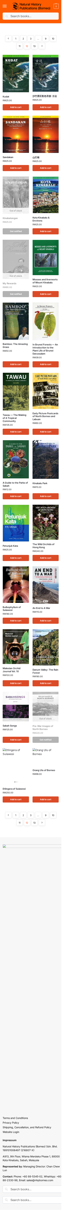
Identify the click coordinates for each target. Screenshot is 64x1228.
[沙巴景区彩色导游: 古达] (46, 73)
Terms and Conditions (15, 1117)
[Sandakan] (16, 134)
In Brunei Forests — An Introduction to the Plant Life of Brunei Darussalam (45, 349)
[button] (56, 6)
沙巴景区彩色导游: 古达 (45, 96)
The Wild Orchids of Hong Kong (43, 546)
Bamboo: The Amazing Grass (15, 345)
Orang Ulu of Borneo (44, 770)
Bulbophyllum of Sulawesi (12, 609)
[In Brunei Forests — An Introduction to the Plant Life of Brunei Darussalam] (46, 321)
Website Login (11, 1131)
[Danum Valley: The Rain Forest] (46, 647)
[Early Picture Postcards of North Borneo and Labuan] (46, 391)
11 (19, 46)
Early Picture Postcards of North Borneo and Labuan (45, 416)
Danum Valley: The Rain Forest (45, 671)
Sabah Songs (10, 725)
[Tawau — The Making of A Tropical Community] (16, 392)
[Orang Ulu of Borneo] (46, 757)
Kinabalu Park (40, 483)
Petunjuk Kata (10, 545)
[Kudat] (16, 73)
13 (34, 46)
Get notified (16, 231)
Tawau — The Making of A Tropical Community (14, 418)
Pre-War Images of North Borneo (43, 727)
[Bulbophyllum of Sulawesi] (16, 584)
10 (53, 38)
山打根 (36, 157)
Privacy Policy (11, 1122)
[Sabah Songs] (16, 706)
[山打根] (46, 134)
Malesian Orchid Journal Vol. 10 (11, 670)
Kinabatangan (10, 218)
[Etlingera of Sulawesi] (16, 766)
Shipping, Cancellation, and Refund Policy (27, 1127)
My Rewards (9, 283)
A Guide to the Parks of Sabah (15, 484)
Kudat (6, 96)
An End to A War (41, 608)
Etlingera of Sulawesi (14, 788)
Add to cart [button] (15, 107)
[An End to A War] (46, 585)
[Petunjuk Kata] (16, 523)
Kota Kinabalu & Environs (41, 219)
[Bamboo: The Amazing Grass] (16, 321)
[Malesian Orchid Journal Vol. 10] (16, 646)
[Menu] (8, 6)
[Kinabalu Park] (46, 459)
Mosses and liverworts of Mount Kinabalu (45, 281)
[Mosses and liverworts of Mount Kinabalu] (46, 257)
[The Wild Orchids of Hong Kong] (46, 522)
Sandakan (8, 157)
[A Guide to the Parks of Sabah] (16, 459)
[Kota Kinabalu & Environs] (46, 194)
